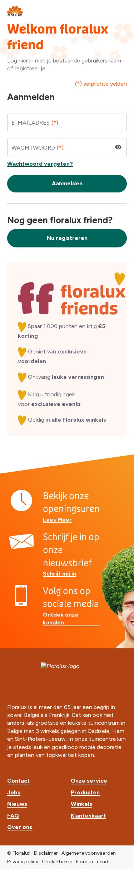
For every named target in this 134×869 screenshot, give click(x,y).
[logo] (15, 10)
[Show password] (118, 147)
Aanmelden (67, 183)
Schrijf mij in (59, 573)
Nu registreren (67, 238)
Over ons (19, 827)
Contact (18, 780)
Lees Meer (57, 519)
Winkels (81, 803)
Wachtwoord (33, 147)
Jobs (13, 792)
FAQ (13, 815)
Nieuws (17, 803)
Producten (85, 792)
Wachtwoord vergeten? (40, 163)
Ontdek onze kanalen (61, 618)
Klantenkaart (88, 815)
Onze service (89, 780)
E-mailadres (30, 122)
